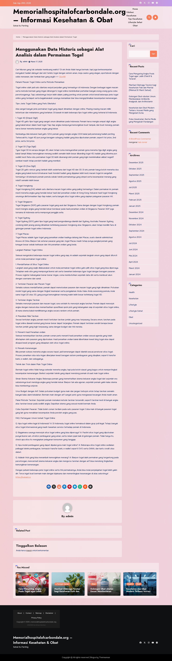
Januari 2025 (134, 206)
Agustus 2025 (135, 181)
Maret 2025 (134, 193)
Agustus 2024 (135, 237)
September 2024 (136, 231)
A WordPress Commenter (140, 139)
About (19, 613)
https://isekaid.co (23, 477)
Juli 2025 (133, 187)
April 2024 (133, 262)
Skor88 (62, 77)
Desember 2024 (136, 212)
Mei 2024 (133, 256)
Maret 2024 (134, 268)
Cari (132, 46)
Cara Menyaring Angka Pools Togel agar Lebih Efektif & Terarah (141, 76)
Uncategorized (135, 323)
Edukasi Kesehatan (131, 14)
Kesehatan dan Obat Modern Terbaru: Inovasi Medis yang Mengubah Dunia (142, 110)
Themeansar (104, 657)
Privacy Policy (36, 618)
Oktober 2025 (135, 169)
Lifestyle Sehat (135, 22)
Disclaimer (49, 613)
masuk (29, 550)
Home (135, 9)
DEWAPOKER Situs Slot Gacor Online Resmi (36, 625)
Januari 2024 (135, 274)
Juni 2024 (133, 249)
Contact (28, 613)
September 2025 (136, 175)
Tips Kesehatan (135, 19)
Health (132, 292)
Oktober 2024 (135, 224)
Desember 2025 (136, 162)
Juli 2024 (133, 243)
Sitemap (38, 613)
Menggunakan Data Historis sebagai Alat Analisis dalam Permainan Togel (60, 52)
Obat (135, 25)
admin (25, 61)
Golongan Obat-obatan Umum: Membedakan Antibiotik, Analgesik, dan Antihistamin (142, 99)
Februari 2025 (135, 200)
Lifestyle (133, 305)
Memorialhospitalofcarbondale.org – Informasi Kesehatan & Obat (69, 15)
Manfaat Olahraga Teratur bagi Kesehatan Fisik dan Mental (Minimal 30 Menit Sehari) (142, 87)
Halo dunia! (142, 142)
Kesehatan (134, 298)
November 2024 (136, 218)
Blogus (93, 657)
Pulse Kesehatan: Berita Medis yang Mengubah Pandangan (142, 120)
